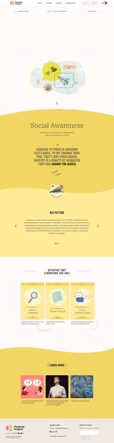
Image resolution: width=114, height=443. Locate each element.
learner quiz (71, 3)
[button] (16, 226)
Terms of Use (53, 436)
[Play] (57, 191)
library (59, 3)
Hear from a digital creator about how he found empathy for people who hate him (57, 403)
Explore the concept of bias (80, 401)
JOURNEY (49, 3)
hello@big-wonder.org (62, 428)
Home (40, 3)
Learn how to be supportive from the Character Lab (32, 402)
